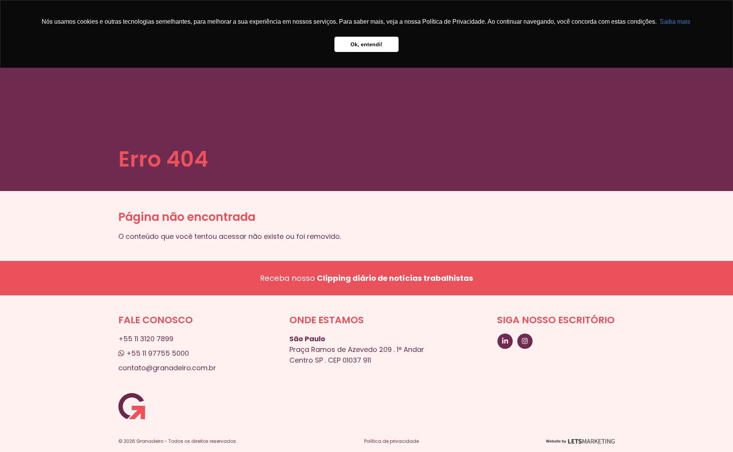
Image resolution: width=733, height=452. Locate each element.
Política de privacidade (391, 441)
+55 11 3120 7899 (145, 338)
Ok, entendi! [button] (366, 44)
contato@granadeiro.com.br (167, 368)
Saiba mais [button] (675, 21)
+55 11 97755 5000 (156, 353)
